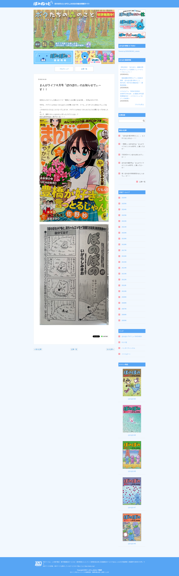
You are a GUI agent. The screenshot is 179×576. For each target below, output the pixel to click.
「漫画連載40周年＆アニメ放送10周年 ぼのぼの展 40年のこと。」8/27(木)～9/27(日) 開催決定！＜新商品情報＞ (131, 82)
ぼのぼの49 (132, 435)
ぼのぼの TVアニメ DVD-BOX (132, 336)
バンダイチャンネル (128, 348)
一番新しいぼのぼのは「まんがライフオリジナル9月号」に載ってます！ (133, 146)
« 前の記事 (37, 349)
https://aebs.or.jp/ (89, 566)
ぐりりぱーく (126, 354)
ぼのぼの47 (132, 507)
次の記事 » (110, 349)
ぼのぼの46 (132, 543)
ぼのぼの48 (132, 471)
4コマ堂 (124, 342)
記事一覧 (84, 69)
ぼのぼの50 (132, 399)
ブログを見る (139, 104)
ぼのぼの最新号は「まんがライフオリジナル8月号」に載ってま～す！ (133, 165)
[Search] (144, 121)
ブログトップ (64, 69)
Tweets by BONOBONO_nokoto (129, 51)
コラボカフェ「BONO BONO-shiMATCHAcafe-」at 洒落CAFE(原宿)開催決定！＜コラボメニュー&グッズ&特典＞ (132, 96)
